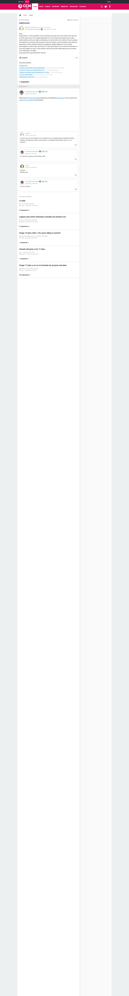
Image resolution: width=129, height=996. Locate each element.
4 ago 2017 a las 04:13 (31, 153)
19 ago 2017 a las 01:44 (50, 29)
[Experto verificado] (42, 29)
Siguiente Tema (71, 20)
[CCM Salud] (24, 6)
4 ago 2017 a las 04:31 (31, 167)
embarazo (61, 98)
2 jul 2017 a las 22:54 (30, 93)
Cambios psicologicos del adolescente (32, 68)
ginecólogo (32, 98)
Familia (47, 6)
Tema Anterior (25, 20)
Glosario (83, 6)
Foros (35, 6)
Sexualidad (74, 6)
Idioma (109, 1)
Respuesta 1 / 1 (24, 86)
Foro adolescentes (52, 70)
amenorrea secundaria (26, 100)
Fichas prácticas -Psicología (55, 68)
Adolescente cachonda (26, 77)
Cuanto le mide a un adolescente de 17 (32, 70)
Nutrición (55, 6)
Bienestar (64, 6)
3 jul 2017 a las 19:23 (30, 135)
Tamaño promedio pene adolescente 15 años (34, 72)
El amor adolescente (26, 74)
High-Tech (21, 1)
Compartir (25, 58)
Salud (27, 1)
